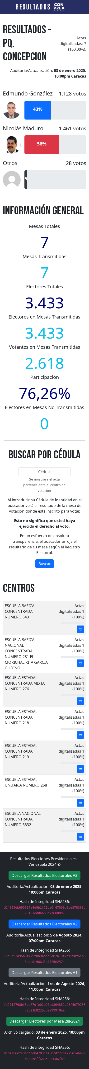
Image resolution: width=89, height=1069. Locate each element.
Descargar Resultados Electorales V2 (44, 924)
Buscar (44, 563)
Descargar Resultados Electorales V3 (44, 875)
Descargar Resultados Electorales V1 (44, 972)
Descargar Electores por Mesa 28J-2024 (44, 1021)
